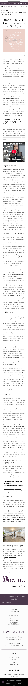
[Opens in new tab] (19, 586)
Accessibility (21, 674)
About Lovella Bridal (14, 657)
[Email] (24, 586)
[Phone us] (18, 6)
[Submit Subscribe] (25, 602)
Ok (3, 682)
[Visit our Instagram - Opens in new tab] (18, 3)
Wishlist (14, 659)
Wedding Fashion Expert (10, 557)
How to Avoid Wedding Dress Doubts (12, 489)
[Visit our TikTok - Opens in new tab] (21, 3)
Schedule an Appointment (14, 656)
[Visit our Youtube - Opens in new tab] (23, 3)
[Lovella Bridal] (10, 6)
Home (3, 10)
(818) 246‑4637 (14, 623)
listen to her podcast (16, 568)
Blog (7, 10)
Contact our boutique (14, 664)
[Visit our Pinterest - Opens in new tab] (26, 3)
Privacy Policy (15, 674)
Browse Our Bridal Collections (14, 1)
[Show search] (23, 6)
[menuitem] (2, 6)
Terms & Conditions (7, 674)
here (14, 685)
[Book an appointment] (21, 6)
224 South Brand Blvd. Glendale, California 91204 (14, 612)
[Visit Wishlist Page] (25, 6)
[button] (2, 6)
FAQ (14, 662)
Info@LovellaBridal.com (14, 645)
